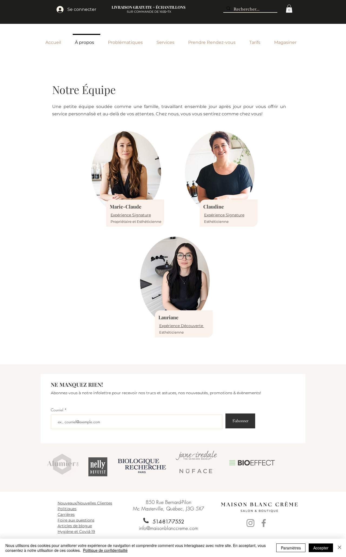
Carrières (66, 514)
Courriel (57, 410)
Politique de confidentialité (105, 550)
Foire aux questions (76, 520)
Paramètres (291, 548)
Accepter (320, 548)
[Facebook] (263, 523)
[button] (289, 9)
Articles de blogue (75, 525)
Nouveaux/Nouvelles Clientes (85, 503)
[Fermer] (339, 548)
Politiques (67, 508)
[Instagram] (250, 523)
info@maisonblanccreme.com (168, 528)
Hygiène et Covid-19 (76, 531)
